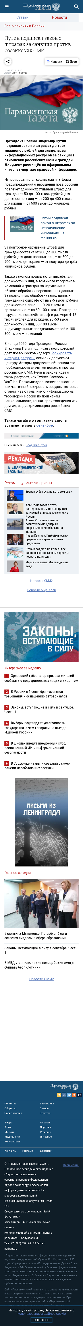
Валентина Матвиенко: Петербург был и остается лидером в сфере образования (35, 935)
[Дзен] (71, 61)
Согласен (41, 1320)
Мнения (9, 1132)
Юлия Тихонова (19, 73)
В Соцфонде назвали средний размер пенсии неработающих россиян (37, 765)
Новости (59, 17)
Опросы (45, 1122)
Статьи (22, 17)
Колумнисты (12, 1141)
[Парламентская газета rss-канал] (59, 1095)
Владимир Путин (36, 445)
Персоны (45, 1127)
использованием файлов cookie (41, 1313)
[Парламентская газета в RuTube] (79, 1095)
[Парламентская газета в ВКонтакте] (64, 1095)
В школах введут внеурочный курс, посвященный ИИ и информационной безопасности (35, 747)
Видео (8, 1122)
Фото (8, 1127)
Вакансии (46, 1150)
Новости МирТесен (41, 590)
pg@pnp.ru (10, 1248)
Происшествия (13, 1113)
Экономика (47, 1103)
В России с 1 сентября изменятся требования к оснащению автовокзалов (35, 693)
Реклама (27, 1150)
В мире (44, 1108)
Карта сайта (71, 1165)
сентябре (44, 425)
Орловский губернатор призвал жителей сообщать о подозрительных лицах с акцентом (41, 677)
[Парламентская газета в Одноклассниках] (74, 1095)
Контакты (10, 1150)
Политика (10, 1103)
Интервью (46, 1136)
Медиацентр (12, 1136)
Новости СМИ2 (41, 581)
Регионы (45, 1132)
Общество (10, 1108)
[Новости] (54, 61)
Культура (45, 1113)
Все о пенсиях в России (24, 25)
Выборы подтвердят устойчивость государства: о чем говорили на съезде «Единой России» (35, 727)
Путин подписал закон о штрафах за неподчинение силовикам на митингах (58, 227)
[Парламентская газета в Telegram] (69, 1095)
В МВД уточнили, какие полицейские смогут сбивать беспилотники (39, 964)
